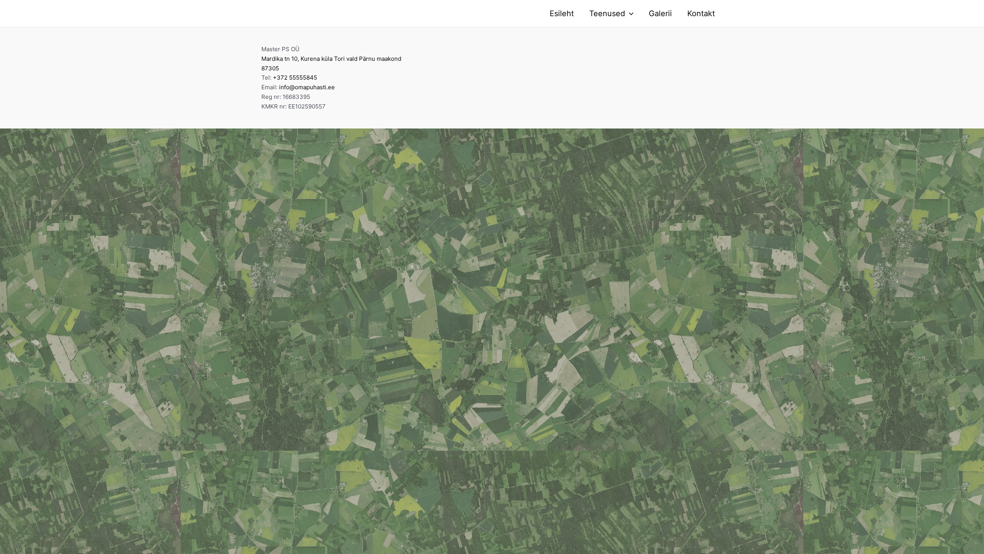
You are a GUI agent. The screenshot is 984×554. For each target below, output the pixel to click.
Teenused (607, 13)
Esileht (562, 13)
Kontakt (701, 13)
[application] (629, 13)
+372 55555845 (295, 77)
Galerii (660, 13)
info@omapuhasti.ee (307, 87)
